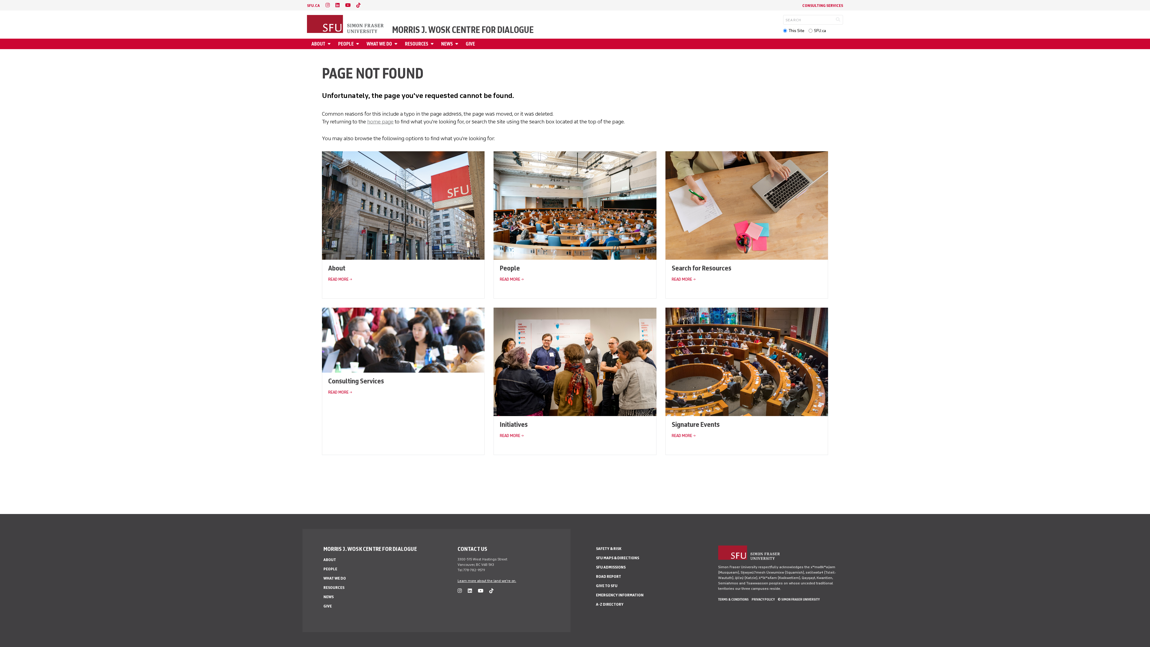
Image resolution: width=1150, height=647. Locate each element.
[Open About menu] (330, 44)
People (346, 44)
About (318, 44)
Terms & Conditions (733, 599)
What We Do (379, 44)
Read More (338, 279)
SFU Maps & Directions (617, 557)
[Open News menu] (457, 44)
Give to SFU (607, 585)
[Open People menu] (358, 44)
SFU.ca (820, 30)
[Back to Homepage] (346, 24)
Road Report (608, 576)
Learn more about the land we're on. (487, 581)
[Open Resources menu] (433, 44)
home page (380, 121)
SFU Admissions (611, 567)
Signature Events (696, 424)
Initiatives (514, 424)
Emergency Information (620, 595)
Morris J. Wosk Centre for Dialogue (463, 30)
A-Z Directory (610, 604)
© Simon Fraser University (799, 599)
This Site (796, 30)
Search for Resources (701, 268)
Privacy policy (763, 599)
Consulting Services (822, 5)
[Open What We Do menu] (396, 44)
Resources (416, 44)
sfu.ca (313, 5)
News (447, 44)
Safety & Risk (608, 548)
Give (470, 44)
